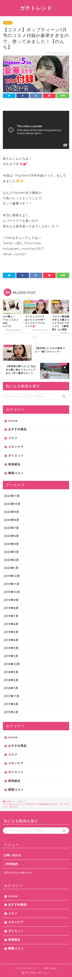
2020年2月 (11, 560)
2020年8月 (11, 520)
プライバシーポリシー (18, 872)
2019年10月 (12, 592)
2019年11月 (12, 584)
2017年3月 (11, 704)
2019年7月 (11, 616)
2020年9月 (11, 512)
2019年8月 (11, 608)
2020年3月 (11, 552)
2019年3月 (11, 648)
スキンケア (16, 446)
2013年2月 (11, 712)
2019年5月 (11, 632)
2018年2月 (11, 680)
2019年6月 (11, 624)
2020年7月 (11, 528)
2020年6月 (11, 536)
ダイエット (16, 455)
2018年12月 (12, 664)
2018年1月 (11, 688)
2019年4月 (11, 640)
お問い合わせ (12, 855)
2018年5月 (11, 672)
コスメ (8, 23)
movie (13, 421)
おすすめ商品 (17, 429)
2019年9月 (11, 600)
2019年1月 (11, 656)
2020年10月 (12, 504)
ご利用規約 (11, 863)
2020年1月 (11, 568)
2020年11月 (12, 496)
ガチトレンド (36, 8)
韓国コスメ (16, 473)
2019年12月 (12, 576)
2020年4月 (11, 544)
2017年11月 (11, 696)
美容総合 (14, 464)
